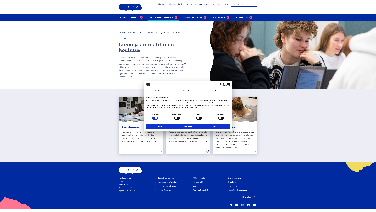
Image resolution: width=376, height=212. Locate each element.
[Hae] (254, 4)
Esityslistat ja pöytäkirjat (186, 4)
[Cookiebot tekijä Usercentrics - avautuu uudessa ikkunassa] (221, 84)
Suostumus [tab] (159, 91)
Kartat (214, 4)
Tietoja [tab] (217, 91)
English (225, 4)
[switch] (177, 118)
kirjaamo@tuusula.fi (127, 191)
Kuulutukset (203, 4)
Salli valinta (188, 126)
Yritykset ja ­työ (219, 17)
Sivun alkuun (247, 197)
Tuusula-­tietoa (242, 17)
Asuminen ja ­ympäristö (129, 17)
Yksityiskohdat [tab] (188, 91)
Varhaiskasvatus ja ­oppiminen (161, 17)
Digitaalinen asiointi (165, 4)
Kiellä (160, 126)
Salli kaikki (216, 126)
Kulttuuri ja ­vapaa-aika (193, 17)
